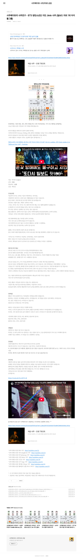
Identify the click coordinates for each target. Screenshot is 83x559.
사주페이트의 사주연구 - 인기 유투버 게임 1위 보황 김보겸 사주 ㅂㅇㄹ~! (24, 494)
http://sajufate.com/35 (42, 466)
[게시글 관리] (15, 481)
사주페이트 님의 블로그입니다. (16, 540)
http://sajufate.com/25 (37, 455)
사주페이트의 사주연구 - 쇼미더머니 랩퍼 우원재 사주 (20, 492)
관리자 (47, 556)
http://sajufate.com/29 (36, 457)
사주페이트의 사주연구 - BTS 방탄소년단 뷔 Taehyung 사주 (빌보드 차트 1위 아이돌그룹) (27, 496)
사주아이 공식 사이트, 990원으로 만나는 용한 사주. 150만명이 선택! (30, 50)
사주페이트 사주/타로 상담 (41, 3)
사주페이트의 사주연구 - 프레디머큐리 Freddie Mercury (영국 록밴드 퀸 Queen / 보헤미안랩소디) (29, 489)
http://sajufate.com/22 (32, 450)
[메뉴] (4, 3)
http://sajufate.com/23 (38, 453)
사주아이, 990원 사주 (17, 48)
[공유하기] (13, 481)
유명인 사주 (10, 486)
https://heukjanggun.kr (16, 34)
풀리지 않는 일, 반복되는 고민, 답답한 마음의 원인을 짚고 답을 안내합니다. (32, 38)
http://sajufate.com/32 (36, 462)
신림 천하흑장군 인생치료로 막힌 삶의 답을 (24, 36)
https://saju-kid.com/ (15, 45)
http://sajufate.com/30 (33, 459)
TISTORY (42, 556)
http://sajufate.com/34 (38, 464)
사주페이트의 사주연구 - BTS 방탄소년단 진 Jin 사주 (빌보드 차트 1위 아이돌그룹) (26, 491)
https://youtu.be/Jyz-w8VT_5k (17, 378)
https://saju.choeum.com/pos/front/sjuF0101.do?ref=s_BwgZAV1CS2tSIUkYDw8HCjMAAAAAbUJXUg (39, 57)
